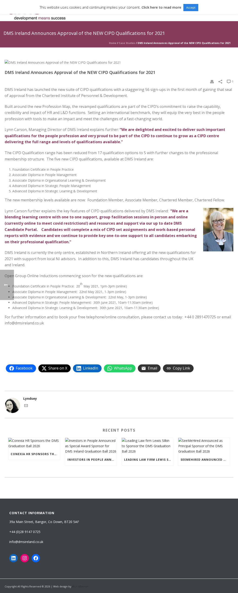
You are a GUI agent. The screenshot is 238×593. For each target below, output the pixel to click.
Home (112, 43)
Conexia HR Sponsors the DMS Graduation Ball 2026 (35, 454)
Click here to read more (161, 7)
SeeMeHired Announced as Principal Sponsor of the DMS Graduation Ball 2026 (205, 460)
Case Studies (127, 43)
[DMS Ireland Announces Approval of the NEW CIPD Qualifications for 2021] (119, 62)
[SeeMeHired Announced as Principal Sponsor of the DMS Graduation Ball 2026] (204, 446)
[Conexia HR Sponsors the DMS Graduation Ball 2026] (34, 443)
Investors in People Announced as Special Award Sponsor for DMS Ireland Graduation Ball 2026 (92, 460)
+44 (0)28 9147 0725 (24, 532)
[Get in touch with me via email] (26, 406)
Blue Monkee (80, 586)
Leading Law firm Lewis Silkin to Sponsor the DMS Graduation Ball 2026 (148, 460)
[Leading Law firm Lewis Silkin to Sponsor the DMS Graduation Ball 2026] (147, 446)
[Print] (212, 81)
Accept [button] (190, 7)
